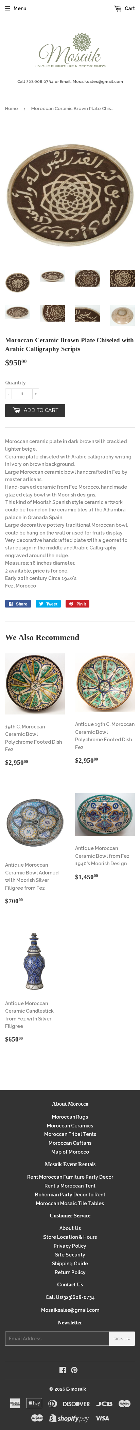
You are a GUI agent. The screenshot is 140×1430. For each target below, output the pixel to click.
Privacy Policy (70, 1246)
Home (11, 108)
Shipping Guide (70, 1263)
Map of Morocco (70, 1152)
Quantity (15, 382)
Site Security (70, 1254)
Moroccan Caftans (70, 1143)
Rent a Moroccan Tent (70, 1186)
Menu (20, 8)
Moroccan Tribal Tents (70, 1134)
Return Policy (70, 1272)
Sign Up (121, 1338)
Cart (129, 8)
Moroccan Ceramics (70, 1125)
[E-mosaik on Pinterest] (74, 1371)
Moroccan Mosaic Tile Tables (70, 1203)
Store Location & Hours (70, 1237)
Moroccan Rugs (70, 1117)
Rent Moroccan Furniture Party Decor (70, 1177)
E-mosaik (76, 1389)
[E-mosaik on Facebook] (62, 1371)
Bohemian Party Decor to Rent (70, 1194)
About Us (70, 1228)
